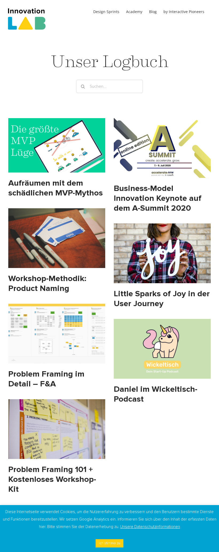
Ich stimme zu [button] (109, 543)
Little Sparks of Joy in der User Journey (162, 299)
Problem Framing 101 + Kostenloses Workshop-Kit (52, 479)
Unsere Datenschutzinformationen (150, 526)
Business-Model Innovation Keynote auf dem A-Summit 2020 (157, 198)
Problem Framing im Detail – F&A (46, 379)
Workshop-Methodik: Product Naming (47, 283)
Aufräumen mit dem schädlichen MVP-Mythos (55, 188)
